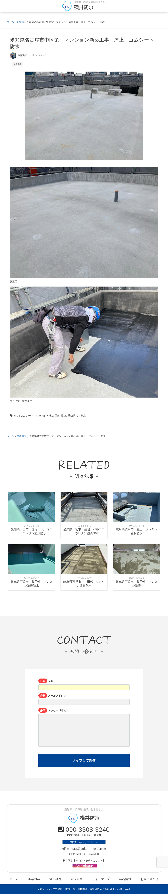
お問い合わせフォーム (84, 842)
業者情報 (125, 879)
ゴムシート (26, 415)
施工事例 (55, 879)
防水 (83, 415)
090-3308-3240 (88, 829)
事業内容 (34, 879)
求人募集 (77, 879)
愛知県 (71, 415)
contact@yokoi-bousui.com (86, 849)
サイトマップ (101, 879)
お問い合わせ (149, 879)
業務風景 (17, 64)
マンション (41, 415)
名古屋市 (54, 415)
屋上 (63, 415)
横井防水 (84, 7)
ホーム (14, 879)
